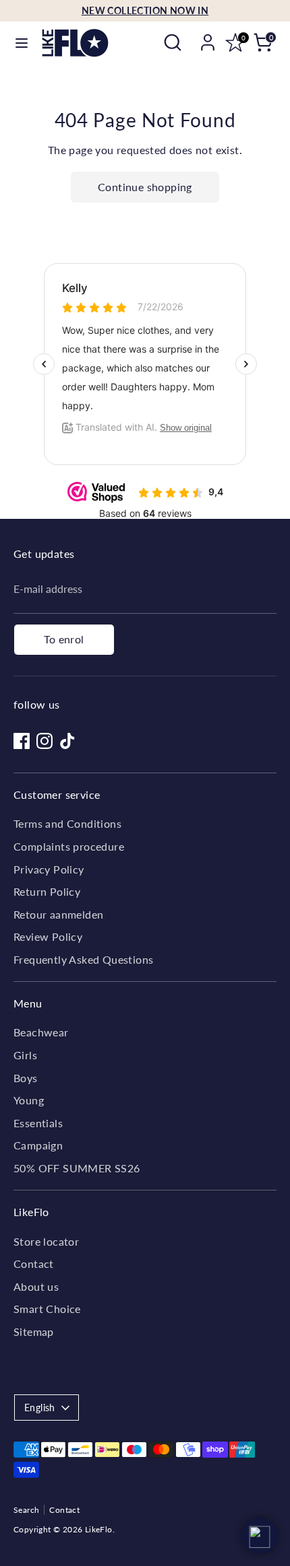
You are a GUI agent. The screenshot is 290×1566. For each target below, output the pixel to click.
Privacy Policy (48, 869)
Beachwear (41, 1032)
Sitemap (33, 1331)
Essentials (38, 1122)
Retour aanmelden (58, 914)
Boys (25, 1077)
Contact (33, 1263)
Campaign (38, 1145)
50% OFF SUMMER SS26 (76, 1168)
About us (36, 1286)
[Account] (207, 36)
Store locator (46, 1241)
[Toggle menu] (21, 43)
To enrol (64, 639)
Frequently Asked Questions (83, 959)
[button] (259, 1535)
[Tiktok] (67, 741)
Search (26, 1510)
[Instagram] (44, 741)
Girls (25, 1054)
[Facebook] (21, 741)
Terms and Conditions (67, 823)
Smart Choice (47, 1308)
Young (28, 1100)
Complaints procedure (68, 846)
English (39, 1407)
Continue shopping (145, 186)
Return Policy (46, 891)
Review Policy (47, 936)
